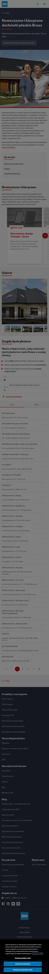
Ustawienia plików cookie (23, 958)
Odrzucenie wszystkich (22, 964)
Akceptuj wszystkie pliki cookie (22, 970)
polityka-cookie (38, 953)
